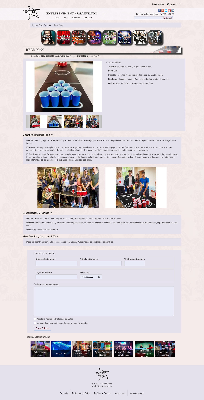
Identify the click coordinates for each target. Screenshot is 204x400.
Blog (66, 17)
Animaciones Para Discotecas (124, 39)
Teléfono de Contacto (134, 259)
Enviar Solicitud (42, 328)
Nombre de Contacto (45, 259)
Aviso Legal (120, 393)
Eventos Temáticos (48, 38)
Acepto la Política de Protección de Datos (55, 318)
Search (169, 18)
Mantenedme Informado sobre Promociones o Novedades (62, 323)
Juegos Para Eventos (79, 38)
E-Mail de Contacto (89, 259)
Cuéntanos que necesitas (46, 284)
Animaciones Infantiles (109, 38)
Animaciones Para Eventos (94, 38)
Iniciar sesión (158, 4)
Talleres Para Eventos (140, 38)
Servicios (76, 17)
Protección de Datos (81, 393)
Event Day (85, 272)
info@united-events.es (148, 14)
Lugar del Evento (44, 272)
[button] (31, 121)
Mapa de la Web (137, 393)
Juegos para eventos (41, 25)
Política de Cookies (102, 393)
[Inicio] (31, 13)
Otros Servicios (155, 38)
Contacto (88, 17)
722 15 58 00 (168, 14)
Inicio (57, 17)
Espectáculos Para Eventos (63, 38)
